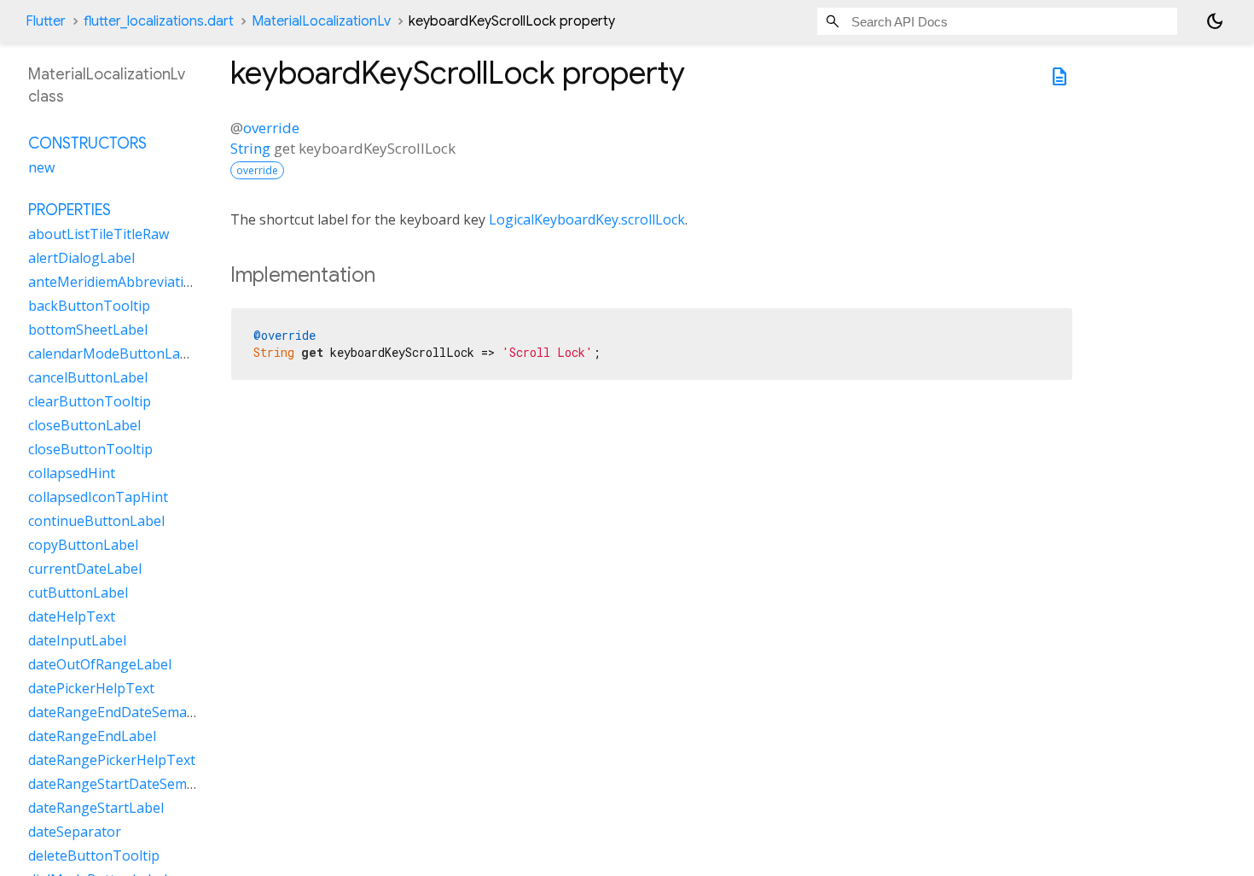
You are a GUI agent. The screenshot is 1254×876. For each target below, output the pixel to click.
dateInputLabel (77, 640)
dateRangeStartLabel (96, 807)
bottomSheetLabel (88, 329)
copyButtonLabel (83, 544)
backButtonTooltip (89, 305)
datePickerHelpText (91, 688)
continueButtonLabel (96, 520)
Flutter (46, 21)
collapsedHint (71, 473)
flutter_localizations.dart (159, 21)
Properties (69, 210)
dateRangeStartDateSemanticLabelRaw (153, 783)
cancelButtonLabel (88, 377)
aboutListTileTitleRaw (98, 234)
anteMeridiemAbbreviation (114, 281)
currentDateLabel (85, 568)
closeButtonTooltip (90, 449)
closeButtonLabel (84, 425)
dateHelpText (71, 616)
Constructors (87, 143)
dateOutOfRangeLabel (99, 664)
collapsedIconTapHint (98, 497)
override (271, 127)
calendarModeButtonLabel (114, 353)
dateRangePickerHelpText (111, 759)
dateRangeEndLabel (92, 736)
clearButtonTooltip (89, 401)
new (41, 167)
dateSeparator (74, 831)
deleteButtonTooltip (94, 855)
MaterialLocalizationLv (321, 21)
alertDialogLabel (81, 257)
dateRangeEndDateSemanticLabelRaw (149, 712)
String (250, 148)
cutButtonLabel (78, 592)
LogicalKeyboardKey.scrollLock (587, 219)
